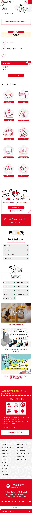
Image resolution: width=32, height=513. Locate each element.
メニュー (30, 2)
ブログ (18, 290)
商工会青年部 (5, 468)
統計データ (5, 286)
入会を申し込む (14, 432)
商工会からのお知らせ (22, 444)
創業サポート (5, 456)
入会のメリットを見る (9, 427)
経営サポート (5, 450)
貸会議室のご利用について (23, 453)
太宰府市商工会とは (6, 444)
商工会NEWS (20, 447)
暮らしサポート (5, 453)
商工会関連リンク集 (21, 459)
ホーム (2, 13)
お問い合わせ (5, 474)
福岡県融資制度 (20, 294)
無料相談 (6, 250)
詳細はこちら (16, 207)
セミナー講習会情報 (9, 254)
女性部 (4, 290)
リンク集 (5, 294)
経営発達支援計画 (21, 282)
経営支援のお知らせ (21, 450)
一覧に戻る (16, 75)
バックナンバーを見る (17, 211)
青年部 (18, 286)
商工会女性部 (5, 471)
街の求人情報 (6, 282)
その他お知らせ (8, 258)
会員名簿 (6, 13)
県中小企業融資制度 (7, 298)
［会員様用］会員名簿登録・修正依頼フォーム (16, 21)
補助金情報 (7, 245)
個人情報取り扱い (21, 456)
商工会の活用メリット (7, 447)
